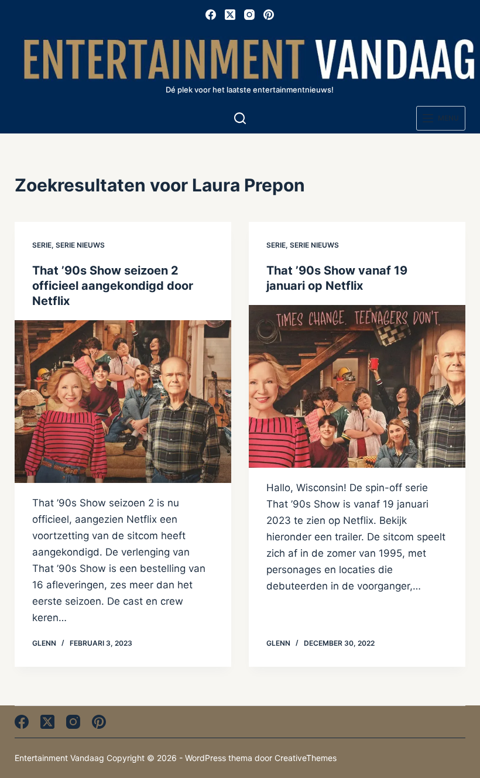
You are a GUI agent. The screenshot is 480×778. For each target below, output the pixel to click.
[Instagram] (249, 14)
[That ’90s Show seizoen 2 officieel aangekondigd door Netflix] (123, 401)
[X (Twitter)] (230, 14)
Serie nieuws (80, 245)
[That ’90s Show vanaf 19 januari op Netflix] (357, 386)
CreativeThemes (306, 758)
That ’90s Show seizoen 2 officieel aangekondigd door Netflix (112, 285)
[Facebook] (210, 14)
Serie (42, 245)
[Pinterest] (268, 14)
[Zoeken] (240, 118)
